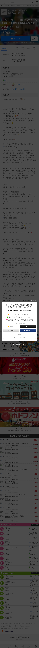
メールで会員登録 (20, 337)
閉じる (35, 300)
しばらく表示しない (20, 344)
